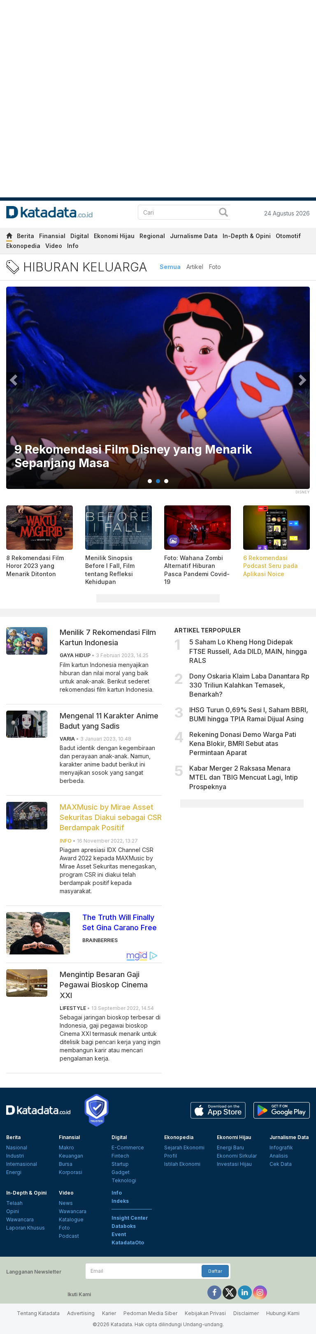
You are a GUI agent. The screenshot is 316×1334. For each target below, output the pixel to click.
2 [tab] (158, 481)
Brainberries (100, 940)
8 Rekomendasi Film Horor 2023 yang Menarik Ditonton (35, 565)
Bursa (65, 1164)
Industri (15, 1156)
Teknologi (124, 1180)
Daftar (215, 1271)
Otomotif (288, 235)
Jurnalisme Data (194, 235)
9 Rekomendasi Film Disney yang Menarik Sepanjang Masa (133, 456)
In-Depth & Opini (247, 235)
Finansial (52, 235)
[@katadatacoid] (260, 1292)
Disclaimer (246, 1313)
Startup (120, 1164)
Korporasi (70, 1172)
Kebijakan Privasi (205, 1313)
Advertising (81, 1313)
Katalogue (71, 1219)
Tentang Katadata (38, 1313)
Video (53, 245)
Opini (12, 1211)
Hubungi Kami (283, 1313)
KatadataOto (128, 1242)
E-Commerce (128, 1147)
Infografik (281, 1147)
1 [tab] (150, 481)
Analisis (279, 1156)
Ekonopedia (23, 245)
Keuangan (71, 1156)
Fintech (120, 1156)
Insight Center (130, 1218)
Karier (109, 1313)
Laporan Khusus (25, 1228)
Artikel (194, 266)
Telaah (14, 1203)
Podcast (69, 1236)
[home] (9, 237)
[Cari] (223, 213)
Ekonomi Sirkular (237, 1156)
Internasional (21, 1164)
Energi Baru (230, 1147)
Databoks (124, 1226)
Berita (25, 235)
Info (73, 245)
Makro (66, 1147)
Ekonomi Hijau (114, 235)
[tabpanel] (158, 393)
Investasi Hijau (234, 1164)
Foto (215, 266)
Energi (13, 1172)
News (66, 1203)
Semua (170, 266)
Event (119, 1234)
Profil (170, 1156)
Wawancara (20, 1219)
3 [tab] (166, 481)
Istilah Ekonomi (182, 1164)
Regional (152, 235)
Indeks (120, 1201)
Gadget (121, 1172)
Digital (79, 235)
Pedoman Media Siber (150, 1313)
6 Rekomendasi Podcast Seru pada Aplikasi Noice (270, 565)
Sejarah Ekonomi (184, 1147)
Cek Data (281, 1164)
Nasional (16, 1147)
